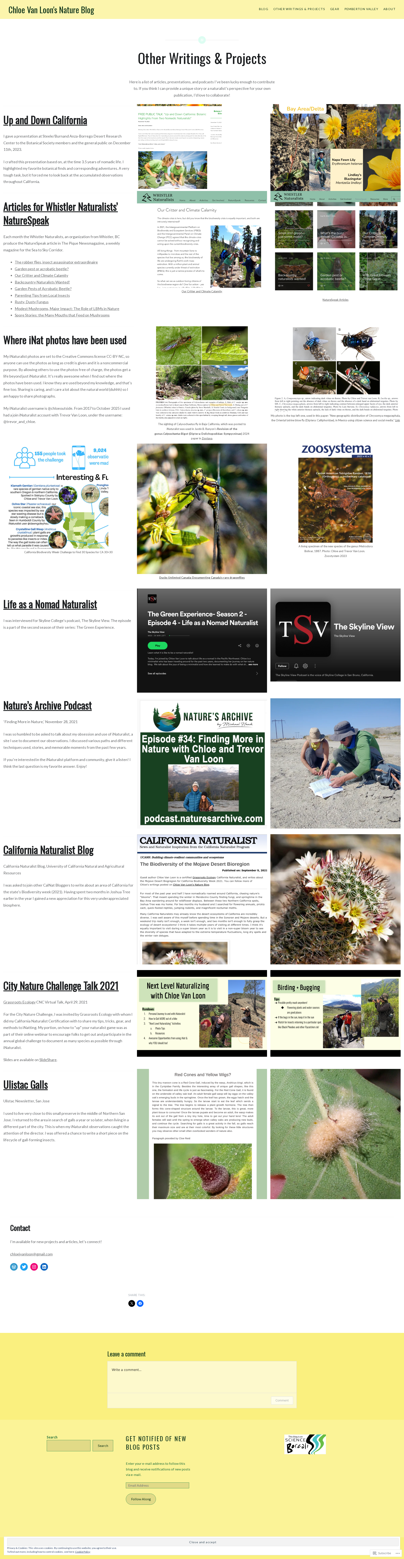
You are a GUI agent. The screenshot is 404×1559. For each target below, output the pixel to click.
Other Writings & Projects (299, 9)
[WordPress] (14, 1267)
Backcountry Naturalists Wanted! (42, 282)
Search (52, 1437)
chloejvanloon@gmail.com (31, 1254)
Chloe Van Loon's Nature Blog (51, 9)
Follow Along (141, 1499)
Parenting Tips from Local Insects (42, 295)
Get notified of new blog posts (156, 1442)
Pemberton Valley (361, 9)
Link (397, 420)
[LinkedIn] (44, 1267)
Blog (263, 9)
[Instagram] (34, 1267)
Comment (282, 1400)
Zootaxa (207, 438)
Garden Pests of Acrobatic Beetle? (43, 288)
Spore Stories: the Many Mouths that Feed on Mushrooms (62, 315)
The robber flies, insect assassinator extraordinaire (56, 262)
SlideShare (48, 1059)
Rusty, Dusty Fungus (32, 302)
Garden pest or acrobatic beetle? (42, 268)
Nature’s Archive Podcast (47, 705)
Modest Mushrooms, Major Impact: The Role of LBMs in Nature (67, 308)
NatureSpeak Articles (335, 299)
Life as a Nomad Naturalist (50, 604)
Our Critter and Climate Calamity (41, 275)
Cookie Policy (82, 1551)
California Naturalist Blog (48, 849)
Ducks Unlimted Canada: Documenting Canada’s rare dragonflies (202, 577)
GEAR (334, 9)
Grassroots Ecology (19, 1002)
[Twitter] (24, 1267)
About (389, 9)
